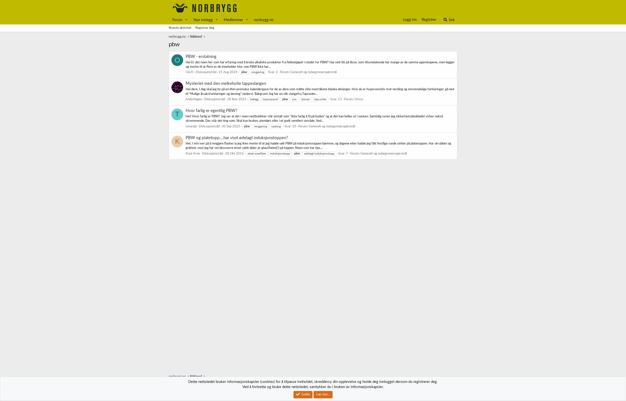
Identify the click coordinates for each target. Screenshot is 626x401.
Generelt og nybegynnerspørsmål (313, 72)
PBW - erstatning (201, 57)
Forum (177, 20)
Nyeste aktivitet (180, 28)
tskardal (191, 126)
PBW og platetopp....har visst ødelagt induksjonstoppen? (237, 138)
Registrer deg (204, 28)
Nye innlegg (203, 20)
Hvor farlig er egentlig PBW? (211, 111)
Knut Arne (193, 153)
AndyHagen (194, 99)
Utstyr (359, 99)
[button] (186, 19)
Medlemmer (233, 20)
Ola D (189, 72)
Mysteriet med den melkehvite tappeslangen (226, 83)
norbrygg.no (264, 20)
